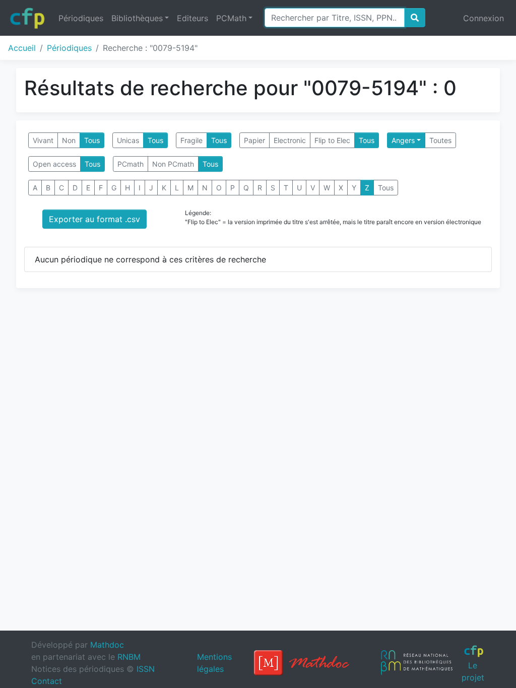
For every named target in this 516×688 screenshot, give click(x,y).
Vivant (43, 140)
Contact (46, 681)
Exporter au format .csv (94, 219)
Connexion (483, 18)
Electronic (290, 140)
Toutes (440, 140)
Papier (254, 140)
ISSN (146, 669)
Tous (92, 140)
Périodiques (80, 18)
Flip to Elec (332, 140)
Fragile (191, 140)
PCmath (130, 164)
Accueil (22, 48)
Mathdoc (107, 645)
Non (69, 140)
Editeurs (192, 18)
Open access (54, 164)
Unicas (128, 140)
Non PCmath (173, 164)
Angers (403, 140)
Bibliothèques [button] (137, 18)
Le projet (473, 671)
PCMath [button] (231, 18)
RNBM (129, 657)
